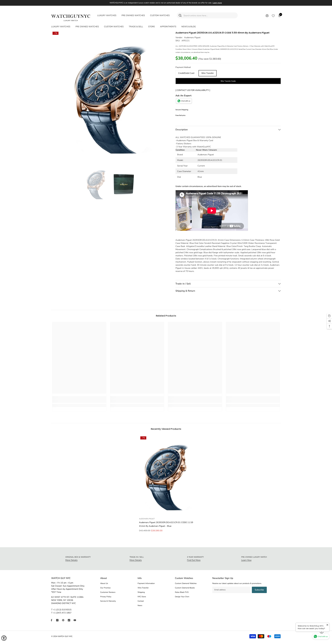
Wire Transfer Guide (228, 81)
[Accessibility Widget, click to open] (3, 638)
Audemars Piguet (192, 37)
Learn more (217, 3)
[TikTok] (69, 620)
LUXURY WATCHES (106, 15)
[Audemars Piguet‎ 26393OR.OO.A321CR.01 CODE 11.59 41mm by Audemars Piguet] (166, 475)
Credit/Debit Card (186, 73)
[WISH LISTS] (273, 15)
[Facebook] (51, 620)
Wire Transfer (207, 73)
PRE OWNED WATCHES (133, 15)
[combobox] (210, 15)
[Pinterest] (63, 620)
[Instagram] (57, 620)
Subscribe (259, 589)
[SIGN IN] (267, 15)
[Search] (207, 15)
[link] (79, 401)
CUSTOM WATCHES (160, 15)
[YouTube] (75, 620)
